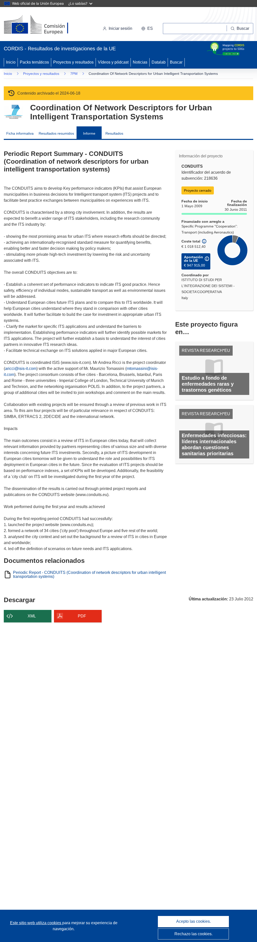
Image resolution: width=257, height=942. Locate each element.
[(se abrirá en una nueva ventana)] (44, 25)
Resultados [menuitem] (114, 133)
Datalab (159, 62)
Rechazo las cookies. (193, 934)
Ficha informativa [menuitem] (20, 133)
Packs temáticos (34, 62)
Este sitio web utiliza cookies (36, 923)
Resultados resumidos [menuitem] (56, 133)
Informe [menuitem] (89, 133)
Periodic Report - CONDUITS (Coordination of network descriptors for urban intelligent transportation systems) (89, 575)
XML (32, 616)
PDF (82, 616)
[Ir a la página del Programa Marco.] (13, 112)
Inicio (11, 62)
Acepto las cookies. (193, 921)
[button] (147, 28)
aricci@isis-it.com (20, 368)
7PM (74, 74)
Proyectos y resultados (73, 62)
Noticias (140, 62)
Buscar (176, 62)
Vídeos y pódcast (113, 62)
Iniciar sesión (120, 28)
